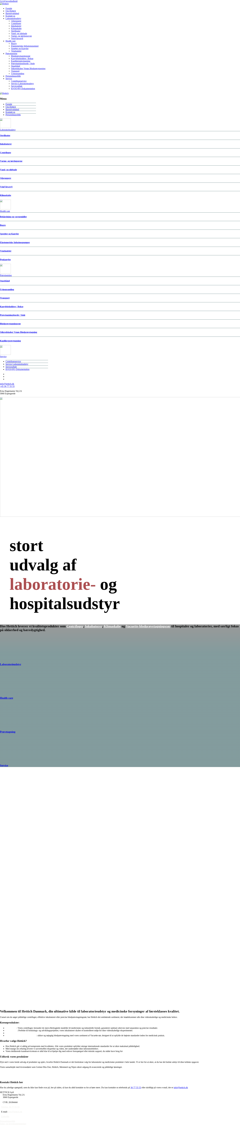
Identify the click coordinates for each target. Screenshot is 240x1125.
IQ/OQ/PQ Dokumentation (23, 88)
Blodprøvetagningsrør (20, 56)
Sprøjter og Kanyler (19, 48)
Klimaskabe (16, 28)
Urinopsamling (17, 73)
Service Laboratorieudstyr (22, 83)
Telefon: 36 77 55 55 (10, 1107)
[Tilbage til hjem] (4, 4)
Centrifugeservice (19, 81)
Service (9, 78)
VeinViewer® (17, 38)
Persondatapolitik (13, 76)
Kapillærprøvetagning (20, 61)
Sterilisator (15, 31)
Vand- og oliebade (19, 33)
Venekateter (16, 51)
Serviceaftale (16, 86)
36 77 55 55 (136, 1087)
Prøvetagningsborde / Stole (23, 63)
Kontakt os (10, 16)
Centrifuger (16, 23)
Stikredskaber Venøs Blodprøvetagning (28, 68)
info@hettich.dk (7, 384)
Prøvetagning (11, 53)
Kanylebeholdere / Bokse (22, 58)
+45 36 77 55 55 (7, 386)
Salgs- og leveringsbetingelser (13, 1123)
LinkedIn (5, 1116)
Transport (15, 71)
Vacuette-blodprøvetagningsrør (148, 626)
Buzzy (14, 43)
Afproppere (16, 21)
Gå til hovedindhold (9, 1)
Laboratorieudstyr (13, 18)
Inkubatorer (16, 26)
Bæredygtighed (12, 13)
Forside (9, 8)
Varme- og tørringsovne (21, 36)
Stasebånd (15, 66)
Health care (11, 41)
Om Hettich (11, 11)
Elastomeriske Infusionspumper (25, 46)
